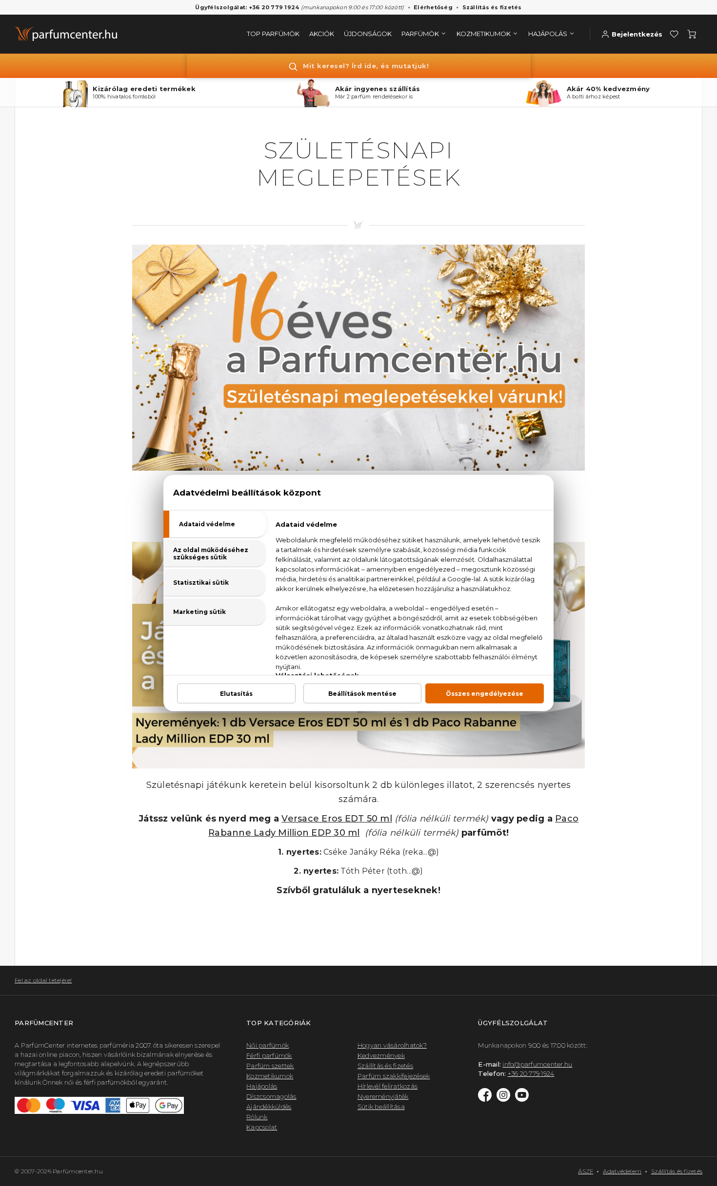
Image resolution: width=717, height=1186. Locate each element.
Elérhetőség (433, 7)
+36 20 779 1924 (531, 1073)
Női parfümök (267, 1045)
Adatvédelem (622, 1171)
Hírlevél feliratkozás (388, 1086)
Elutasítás (236, 693)
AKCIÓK (321, 34)
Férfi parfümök (269, 1055)
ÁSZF (585, 1171)
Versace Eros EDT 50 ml (336, 818)
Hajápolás (261, 1086)
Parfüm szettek (270, 1066)
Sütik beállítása (381, 1106)
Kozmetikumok (269, 1076)
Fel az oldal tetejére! (43, 980)
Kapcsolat (261, 1127)
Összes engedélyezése (484, 693)
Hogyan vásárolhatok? (392, 1045)
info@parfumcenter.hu (537, 1064)
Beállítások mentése (362, 693)
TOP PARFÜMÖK (273, 34)
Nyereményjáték (383, 1096)
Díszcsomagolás (271, 1096)
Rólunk (257, 1117)
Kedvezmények (381, 1055)
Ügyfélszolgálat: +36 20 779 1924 (247, 7)
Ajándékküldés (268, 1106)
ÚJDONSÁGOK (368, 34)
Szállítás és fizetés (492, 7)
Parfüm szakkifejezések (394, 1076)
